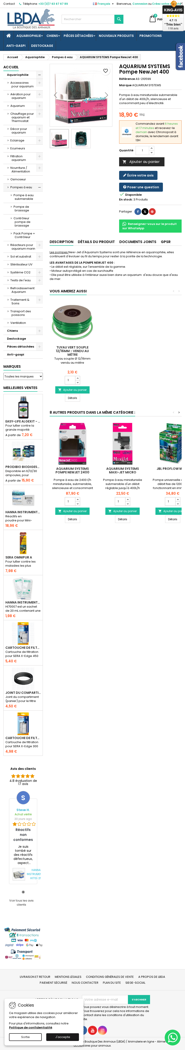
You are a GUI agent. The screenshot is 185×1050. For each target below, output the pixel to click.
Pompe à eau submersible (24, 197)
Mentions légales (68, 977)
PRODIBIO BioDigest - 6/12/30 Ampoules (23, 466)
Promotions (150, 35)
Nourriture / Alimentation (20, 170)
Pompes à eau (21, 187)
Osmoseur (18, 179)
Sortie (25, 1037)
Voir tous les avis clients (21, 903)
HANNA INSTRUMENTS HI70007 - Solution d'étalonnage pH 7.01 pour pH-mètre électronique (23, 602)
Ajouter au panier (141, 161)
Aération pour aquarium (20, 96)
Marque (125, 85)
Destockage (42, 45)
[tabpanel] (23, 837)
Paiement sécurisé (53, 983)
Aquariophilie (28, 35)
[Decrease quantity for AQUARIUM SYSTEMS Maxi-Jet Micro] (127, 503)
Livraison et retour (35, 977)
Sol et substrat (20, 256)
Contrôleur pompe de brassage (22, 222)
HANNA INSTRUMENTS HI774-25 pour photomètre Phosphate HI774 (23, 512)
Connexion (140, 4)
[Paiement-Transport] (23, 943)
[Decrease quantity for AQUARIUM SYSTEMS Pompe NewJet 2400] (77, 503)
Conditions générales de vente (110, 977)
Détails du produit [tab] (96, 241)
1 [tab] (23, 892)
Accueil (11, 67)
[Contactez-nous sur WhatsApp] (172, 1037)
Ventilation (18, 323)
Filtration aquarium (18, 158)
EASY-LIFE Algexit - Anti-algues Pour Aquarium (23, 421)
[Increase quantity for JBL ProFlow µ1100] (177, 499)
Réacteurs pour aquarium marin (22, 247)
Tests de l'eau (20, 280)
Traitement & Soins (19, 301)
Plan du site (112, 983)
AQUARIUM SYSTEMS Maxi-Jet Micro (122, 470)
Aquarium (17, 106)
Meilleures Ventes (20, 387)
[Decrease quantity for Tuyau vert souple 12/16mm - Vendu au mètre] (77, 382)
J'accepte (62, 1037)
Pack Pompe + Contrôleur (24, 235)
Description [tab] (61, 241)
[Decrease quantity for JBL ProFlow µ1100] (177, 503)
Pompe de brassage (21, 208)
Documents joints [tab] (137, 241)
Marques (12, 366)
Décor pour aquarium (18, 131)
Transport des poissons (20, 313)
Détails (74, 398)
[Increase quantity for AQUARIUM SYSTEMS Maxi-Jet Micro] (127, 499)
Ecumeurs (17, 148)
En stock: (126, 200)
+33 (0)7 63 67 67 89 (53, 4)
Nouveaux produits (116, 35)
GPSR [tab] (166, 241)
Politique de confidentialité (30, 1027)
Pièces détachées (78, 35)
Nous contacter (85, 983)
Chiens (52, 35)
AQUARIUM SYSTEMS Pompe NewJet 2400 (72, 470)
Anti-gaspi (15, 45)
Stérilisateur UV (21, 264)
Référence (127, 79)
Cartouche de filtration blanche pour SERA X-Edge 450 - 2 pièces (23, 647)
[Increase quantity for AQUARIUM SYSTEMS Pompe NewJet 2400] (77, 499)
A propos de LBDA (151, 977)
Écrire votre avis (140, 175)
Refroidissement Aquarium (22, 290)
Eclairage (17, 140)
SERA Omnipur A (18, 557)
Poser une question (143, 187)
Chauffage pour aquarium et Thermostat (22, 117)
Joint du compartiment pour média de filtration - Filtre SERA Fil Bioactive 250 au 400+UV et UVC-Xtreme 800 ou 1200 (23, 692)
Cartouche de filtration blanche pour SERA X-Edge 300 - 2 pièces (23, 738)
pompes (59, 252)
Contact (9, 4)
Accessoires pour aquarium (22, 84)
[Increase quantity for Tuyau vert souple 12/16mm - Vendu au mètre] (77, 378)
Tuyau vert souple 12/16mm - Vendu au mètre (72, 351)
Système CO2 (20, 272)
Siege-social (135, 983)
